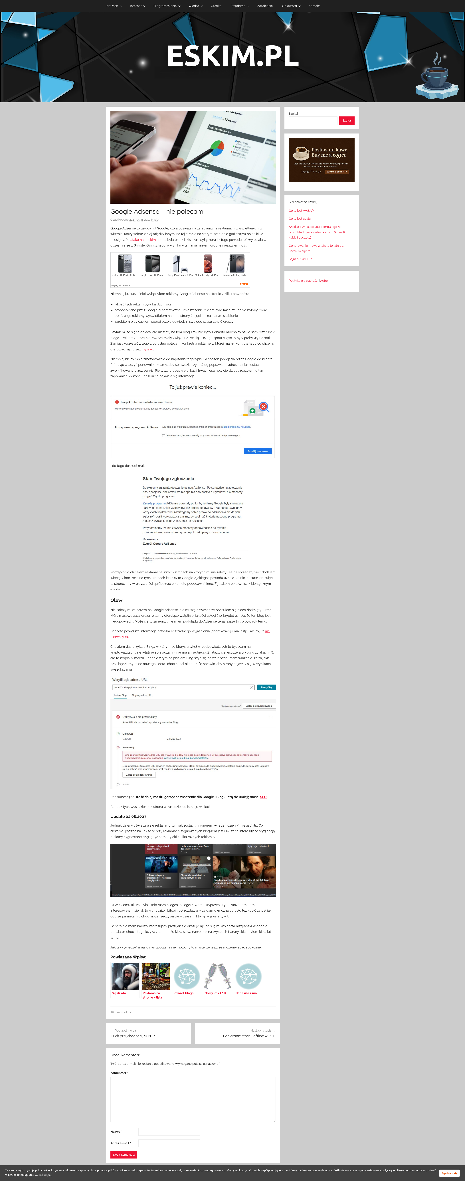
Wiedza (194, 6)
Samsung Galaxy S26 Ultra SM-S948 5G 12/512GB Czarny (236, 275)
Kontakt (314, 6)
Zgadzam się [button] (449, 1173)
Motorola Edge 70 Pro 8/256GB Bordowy (208, 275)
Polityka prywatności (303, 280)
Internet (136, 6)
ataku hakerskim (143, 240)
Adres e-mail (120, 1143)
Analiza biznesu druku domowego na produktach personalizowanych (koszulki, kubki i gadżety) (318, 232)
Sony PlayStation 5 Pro (180, 275)
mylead (147, 349)
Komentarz (119, 1073)
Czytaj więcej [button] (43, 1174)
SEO (263, 797)
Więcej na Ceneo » (120, 285)
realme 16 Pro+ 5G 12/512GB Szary (125, 275)
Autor (324, 280)
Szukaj (293, 113)
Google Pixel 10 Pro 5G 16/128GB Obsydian (153, 275)
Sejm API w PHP (300, 259)
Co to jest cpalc (300, 218)
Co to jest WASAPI (301, 210)
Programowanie (165, 6)
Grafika (216, 6)
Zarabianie (265, 6)
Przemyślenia (124, 1012)
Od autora (289, 6)
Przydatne (238, 6)
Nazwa (116, 1131)
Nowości (112, 6)
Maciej (155, 219)
